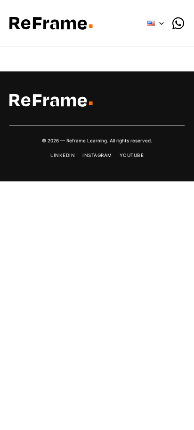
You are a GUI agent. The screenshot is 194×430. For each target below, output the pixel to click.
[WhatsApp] (178, 23)
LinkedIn (62, 155)
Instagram (97, 155)
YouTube (132, 155)
